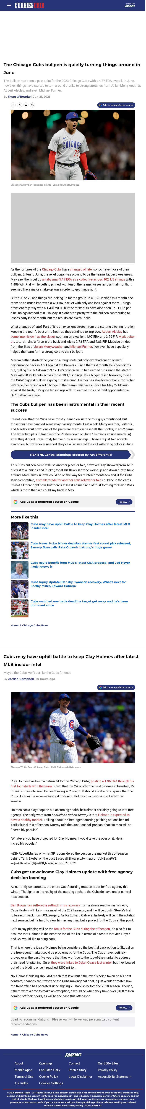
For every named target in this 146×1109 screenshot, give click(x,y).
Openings (46, 1063)
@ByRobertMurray (25, 853)
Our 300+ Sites (108, 1063)
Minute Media (22, 1092)
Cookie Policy (48, 1076)
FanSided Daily (49, 1070)
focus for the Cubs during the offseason (82, 929)
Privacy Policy (107, 1070)
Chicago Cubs (52, 269)
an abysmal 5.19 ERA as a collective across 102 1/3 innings (83, 279)
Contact (74, 1063)
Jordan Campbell (21, 679)
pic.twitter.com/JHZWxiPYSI (97, 858)
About (19, 1063)
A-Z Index (21, 1083)
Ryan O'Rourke (19, 96)
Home (15, 625)
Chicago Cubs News (35, 625)
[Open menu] (9, 5)
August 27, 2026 (65, 863)
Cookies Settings (51, 1083)
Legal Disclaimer (80, 1076)
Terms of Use (24, 1076)
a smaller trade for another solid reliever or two (68, 480)
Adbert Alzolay (112, 331)
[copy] (32, 104)
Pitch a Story (78, 1070)
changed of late (81, 269)
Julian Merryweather (49, 346)
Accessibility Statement (114, 1076)
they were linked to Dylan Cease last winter (81, 962)
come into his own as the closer (33, 336)
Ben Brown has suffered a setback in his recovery (45, 905)
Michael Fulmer (81, 346)
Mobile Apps (23, 1070)
